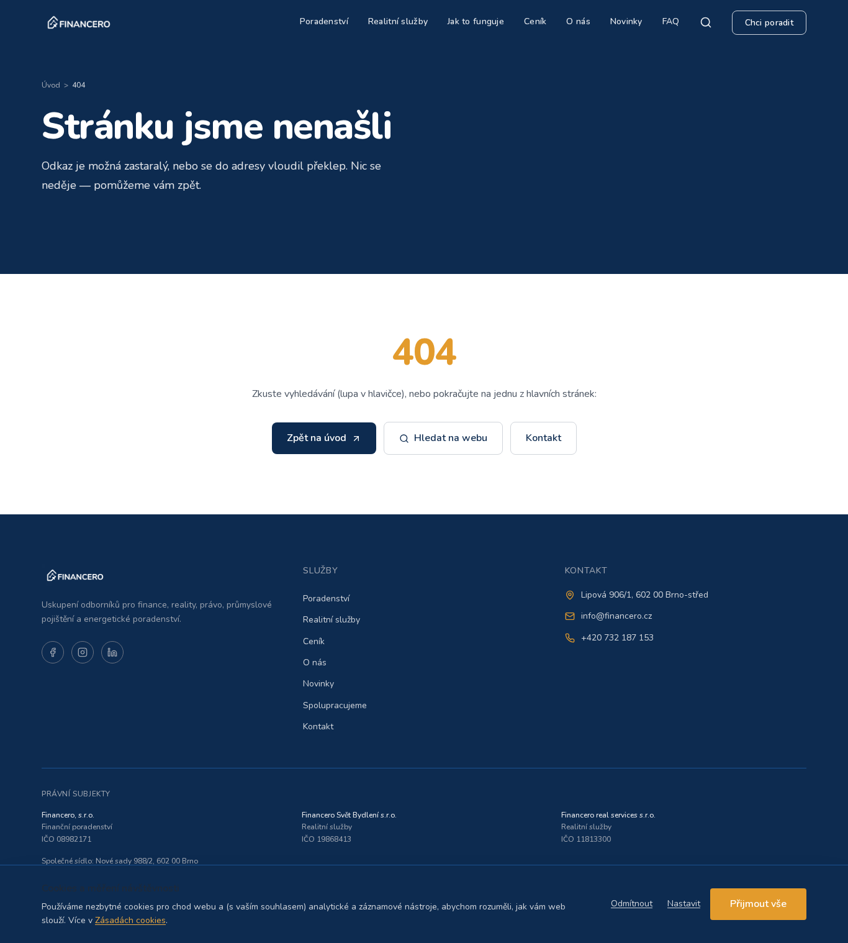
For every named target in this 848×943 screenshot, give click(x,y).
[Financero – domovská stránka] (79, 22)
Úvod (51, 85)
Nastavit (683, 903)
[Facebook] (53, 652)
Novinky (626, 21)
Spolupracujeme (335, 705)
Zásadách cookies (130, 920)
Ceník (535, 21)
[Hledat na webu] (706, 22)
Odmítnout (631, 903)
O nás (578, 21)
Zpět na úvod (316, 438)
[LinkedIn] (112, 652)
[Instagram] (82, 652)
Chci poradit (769, 23)
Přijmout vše (758, 904)
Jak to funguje (476, 21)
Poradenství (324, 21)
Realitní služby (398, 21)
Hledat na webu (450, 438)
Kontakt (543, 438)
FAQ (671, 21)
